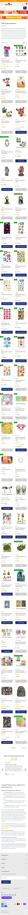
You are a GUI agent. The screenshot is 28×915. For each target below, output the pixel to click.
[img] (14, 758)
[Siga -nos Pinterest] (10, 895)
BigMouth (3, 119)
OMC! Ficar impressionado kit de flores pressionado (21, 732)
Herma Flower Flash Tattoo (20, 351)
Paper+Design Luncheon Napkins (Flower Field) (6, 438)
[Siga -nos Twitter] (5, 895)
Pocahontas (17, 89)
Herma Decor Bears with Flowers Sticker (20, 381)
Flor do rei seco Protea (5, 499)
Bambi (16, 119)
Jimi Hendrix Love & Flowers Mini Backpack (20, 701)
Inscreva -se (6, 882)
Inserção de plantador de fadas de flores (6, 557)
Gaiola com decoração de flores (20, 500)
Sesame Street (4, 58)
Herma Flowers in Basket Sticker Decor (20, 295)
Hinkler (16, 729)
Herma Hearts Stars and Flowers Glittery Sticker (6, 267)
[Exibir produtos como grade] (23, 42)
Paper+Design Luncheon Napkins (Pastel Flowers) (6, 409)
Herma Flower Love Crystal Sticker (6, 352)
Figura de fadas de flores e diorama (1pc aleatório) (6, 586)
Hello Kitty (17, 435)
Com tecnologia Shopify (5, 912)
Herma (2, 235)
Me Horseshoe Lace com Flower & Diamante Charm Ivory (20, 471)
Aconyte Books (18, 583)
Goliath (16, 526)
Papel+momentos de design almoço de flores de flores (20, 643)
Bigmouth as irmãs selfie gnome (20, 181)
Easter (8, 826)
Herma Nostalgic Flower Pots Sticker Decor (21, 238)
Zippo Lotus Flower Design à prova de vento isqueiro (6, 614)
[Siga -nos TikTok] (15, 895)
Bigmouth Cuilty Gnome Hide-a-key (7, 209)
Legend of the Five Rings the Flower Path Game (20, 586)
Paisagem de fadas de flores (20, 556)
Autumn (2, 825)
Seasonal (17, 823)
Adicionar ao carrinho (21, 132)
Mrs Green (17, 150)
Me (15, 467)
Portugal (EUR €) (16, 888)
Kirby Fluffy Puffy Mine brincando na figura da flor (20, 671)
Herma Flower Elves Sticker (6, 380)
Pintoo (16, 58)
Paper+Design (4, 407)
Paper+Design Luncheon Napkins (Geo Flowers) (20, 409)
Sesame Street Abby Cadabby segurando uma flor (6, 61)
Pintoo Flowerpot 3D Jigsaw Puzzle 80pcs (20, 61)
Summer (21, 823)
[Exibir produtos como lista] (26, 42)
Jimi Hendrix (3, 729)
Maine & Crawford (4, 497)
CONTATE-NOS (14, 0)
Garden (6, 828)
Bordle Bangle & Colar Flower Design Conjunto (7, 152)
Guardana (3, 642)
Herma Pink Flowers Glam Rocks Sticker (6, 238)
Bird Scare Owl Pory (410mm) (7, 180)
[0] (25, 4)
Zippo (2, 611)
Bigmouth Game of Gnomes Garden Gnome (20, 209)
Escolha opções (21, 160)
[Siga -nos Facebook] (2, 895)
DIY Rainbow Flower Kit (5, 469)
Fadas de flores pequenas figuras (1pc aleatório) (20, 528)
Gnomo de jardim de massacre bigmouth (5, 122)
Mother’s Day (3, 826)
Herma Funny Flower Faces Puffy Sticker (20, 267)
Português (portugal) (5, 888)
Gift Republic (3, 467)
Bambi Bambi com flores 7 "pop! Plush (20, 122)
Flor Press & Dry (18, 151)
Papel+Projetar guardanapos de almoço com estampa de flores (6, 672)
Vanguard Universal (19, 497)
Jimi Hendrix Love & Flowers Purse (6, 701)
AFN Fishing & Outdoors (5, 526)
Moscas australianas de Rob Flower (6, 528)
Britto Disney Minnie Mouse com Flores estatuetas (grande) (6, 93)
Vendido (7, 71)
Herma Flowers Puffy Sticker (7, 294)
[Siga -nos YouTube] (13, 895)
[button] (3, 770)
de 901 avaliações (14, 759)
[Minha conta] (22, 4)
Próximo (23, 747)
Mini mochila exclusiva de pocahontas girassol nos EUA (21, 92)
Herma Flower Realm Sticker (21, 323)
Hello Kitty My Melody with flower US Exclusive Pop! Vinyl (20, 439)
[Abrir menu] (2, 4)
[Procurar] (25, 8)
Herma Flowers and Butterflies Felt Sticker (5, 324)
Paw (2, 640)
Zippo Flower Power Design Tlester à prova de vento (20, 614)
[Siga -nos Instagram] (7, 895)
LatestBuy (3, 150)
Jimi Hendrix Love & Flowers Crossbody (6, 732)
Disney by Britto (4, 89)
